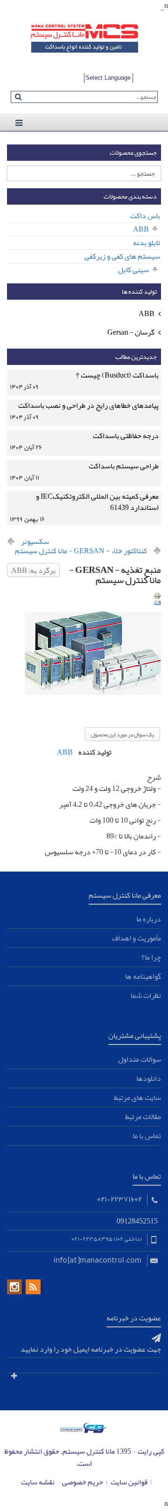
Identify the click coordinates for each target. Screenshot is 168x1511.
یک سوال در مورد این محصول (122, 734)
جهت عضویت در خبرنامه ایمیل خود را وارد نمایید (91, 1349)
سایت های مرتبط (137, 1097)
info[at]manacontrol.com (97, 1259)
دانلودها (148, 1078)
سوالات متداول (139, 1059)
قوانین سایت (129, 1482)
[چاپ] (157, 595)
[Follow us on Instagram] (14, 1286)
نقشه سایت (38, 1482)
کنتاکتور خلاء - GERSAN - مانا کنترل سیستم (81, 551)
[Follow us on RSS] (33, 1286)
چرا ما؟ (151, 957)
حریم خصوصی (82, 1482)
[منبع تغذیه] (84, 642)
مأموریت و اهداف (136, 938)
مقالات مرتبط (143, 1116)
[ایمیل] (157, 603)
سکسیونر (35, 541)
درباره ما (148, 919)
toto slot (162, 10)
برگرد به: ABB (33, 570)
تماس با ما (147, 1135)
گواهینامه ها (143, 976)
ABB (65, 752)
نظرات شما (146, 995)
